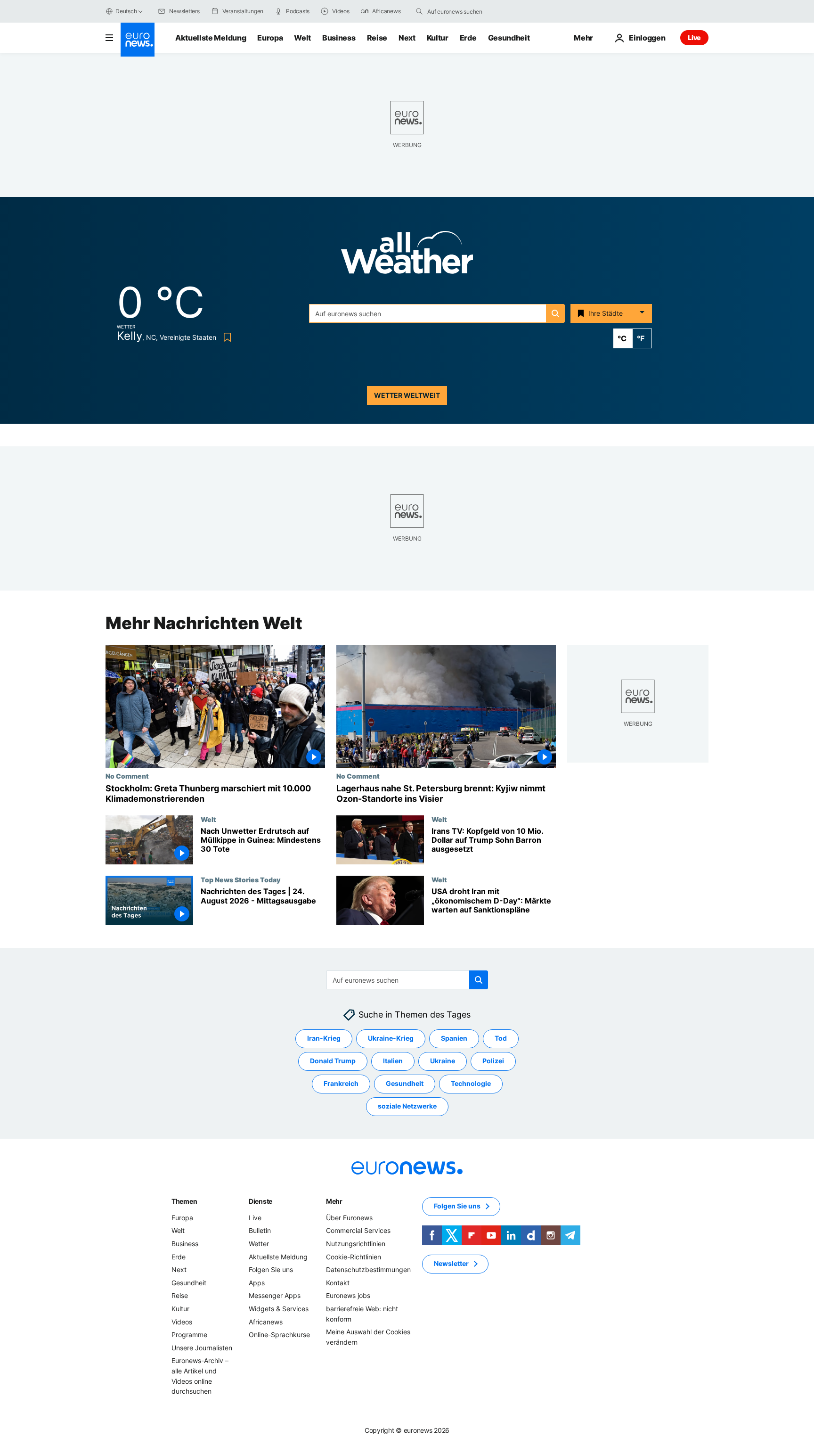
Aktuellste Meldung (210, 37)
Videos (181, 1322)
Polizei (493, 1061)
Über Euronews (349, 1218)
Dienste (260, 1201)
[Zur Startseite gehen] (138, 40)
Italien (393, 1061)
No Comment (127, 776)
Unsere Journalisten (201, 1348)
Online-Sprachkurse (279, 1335)
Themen (184, 1201)
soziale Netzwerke (407, 1106)
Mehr (334, 1201)
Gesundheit (509, 37)
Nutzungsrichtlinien (355, 1244)
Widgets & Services (279, 1309)
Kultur (437, 37)
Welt (302, 37)
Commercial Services (358, 1231)
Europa (270, 37)
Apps (257, 1283)
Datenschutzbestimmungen (368, 1269)
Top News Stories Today (240, 879)
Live (694, 37)
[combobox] (467, 11)
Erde (468, 37)
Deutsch (126, 11)
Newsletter (451, 1264)
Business (338, 37)
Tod (501, 1039)
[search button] (419, 11)
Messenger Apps (275, 1296)
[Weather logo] (407, 255)
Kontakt (338, 1283)
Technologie (471, 1084)
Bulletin (260, 1231)
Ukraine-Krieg (391, 1039)
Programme (189, 1335)
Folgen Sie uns (271, 1269)
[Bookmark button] (225, 337)
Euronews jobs (348, 1296)
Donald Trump (333, 1061)
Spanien (454, 1039)
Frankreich (341, 1084)
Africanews (266, 1322)
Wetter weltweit (407, 395)
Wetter (259, 1244)
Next (407, 37)
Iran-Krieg (324, 1039)
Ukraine (442, 1061)
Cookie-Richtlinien (353, 1257)
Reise (377, 37)
